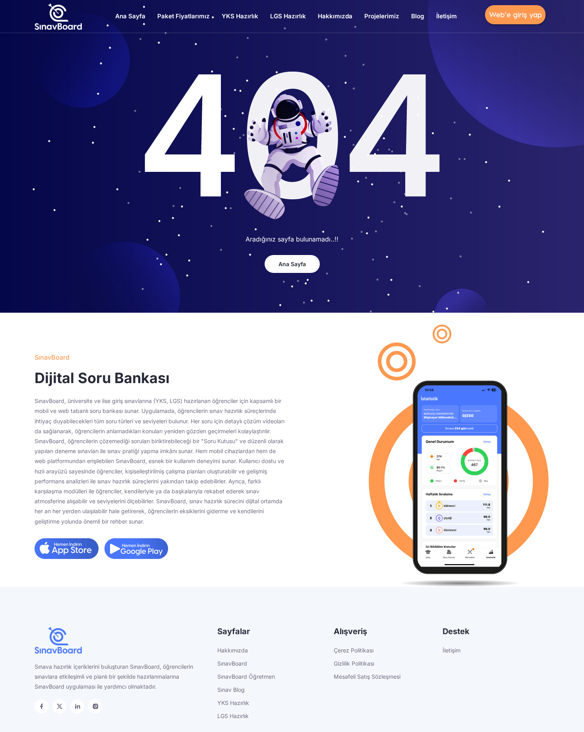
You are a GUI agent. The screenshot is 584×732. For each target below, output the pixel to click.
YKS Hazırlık (240, 16)
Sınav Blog (231, 689)
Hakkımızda (335, 16)
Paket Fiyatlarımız (183, 16)
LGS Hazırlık (288, 16)
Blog (417, 16)
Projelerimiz (381, 16)
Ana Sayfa (130, 16)
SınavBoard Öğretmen (246, 676)
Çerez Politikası (353, 650)
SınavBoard (232, 663)
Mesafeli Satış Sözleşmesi (367, 676)
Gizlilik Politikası (354, 663)
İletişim (446, 16)
